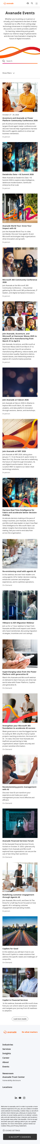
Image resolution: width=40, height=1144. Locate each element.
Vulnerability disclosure (11, 1080)
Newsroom (8, 1073)
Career (5, 1057)
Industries (7, 1044)
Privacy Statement (20, 1126)
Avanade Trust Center (13, 1077)
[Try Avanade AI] (27, 3)
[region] (20, 1123)
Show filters (7, 73)
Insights (6, 1053)
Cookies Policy (6, 1126)
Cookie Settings (12, 1130)
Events (5, 1066)
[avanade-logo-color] (8, 3)
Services (6, 1049)
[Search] (32, 3)
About (5, 1062)
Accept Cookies (21, 1137)
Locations (7, 1087)
